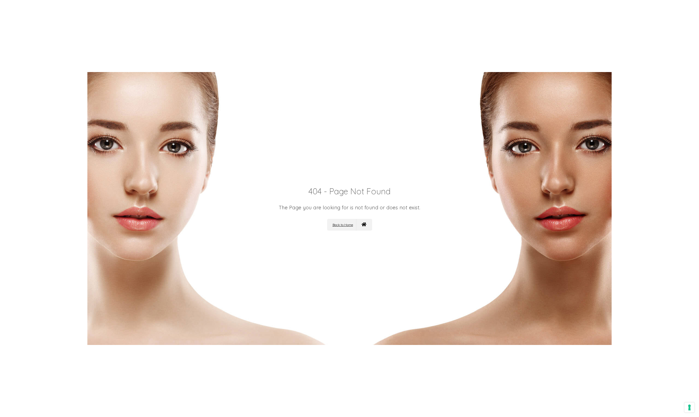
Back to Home (343, 225)
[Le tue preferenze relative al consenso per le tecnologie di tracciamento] (689, 407)
